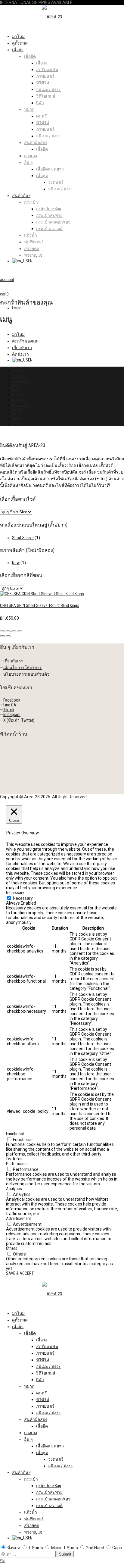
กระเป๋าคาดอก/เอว (53, 222)
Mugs (16, 419)
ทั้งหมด (18, 370)
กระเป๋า (31, 202)
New (16, 562)
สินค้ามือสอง (35, 142)
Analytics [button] (14, 1188)
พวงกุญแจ (33, 255)
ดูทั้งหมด (20, 43)
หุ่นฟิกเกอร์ (34, 241)
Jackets (19, 409)
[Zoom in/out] (19, 631)
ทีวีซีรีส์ (42, 82)
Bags (16, 390)
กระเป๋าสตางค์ (49, 228)
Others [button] (11, 1248)
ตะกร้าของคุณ (25, 341)
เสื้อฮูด (42, 175)
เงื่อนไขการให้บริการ (22, 667)
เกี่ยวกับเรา (22, 347)
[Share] (8, 631)
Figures (18, 423)
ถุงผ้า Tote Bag (48, 208)
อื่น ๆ (28, 162)
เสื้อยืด (30, 56)
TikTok (8, 709)
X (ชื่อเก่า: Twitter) (18, 720)
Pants (17, 414)
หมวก (29, 109)
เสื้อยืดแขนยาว (50, 169)
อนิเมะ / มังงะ (48, 89)
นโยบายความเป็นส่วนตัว (26, 674)
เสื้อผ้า (17, 49)
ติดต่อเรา (20, 354)
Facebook (11, 700)
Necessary (23, 898)
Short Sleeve (23, 537)
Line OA (9, 704)
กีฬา (40, 102)
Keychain (19, 399)
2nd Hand (20, 380)
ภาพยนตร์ (45, 76)
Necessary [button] (15, 892)
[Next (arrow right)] (8, 636)
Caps (16, 385)
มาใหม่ (18, 36)
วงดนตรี (56, 182)
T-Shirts (18, 375)
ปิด (2, 1560)
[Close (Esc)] (2, 631)
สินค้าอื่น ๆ (22, 195)
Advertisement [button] (18, 1218)
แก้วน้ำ (30, 235)
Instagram (11, 714)
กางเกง (30, 155)
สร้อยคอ (31, 248)
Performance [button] (17, 1163)
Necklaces (21, 404)
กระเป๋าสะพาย (49, 215)
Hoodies (19, 395)
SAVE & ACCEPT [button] (20, 1273)
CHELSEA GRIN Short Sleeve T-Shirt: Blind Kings (39, 605)
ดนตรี (41, 116)
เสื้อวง (41, 63)
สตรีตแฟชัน (47, 69)
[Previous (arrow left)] (2, 636)
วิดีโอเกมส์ (45, 96)
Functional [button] (15, 1133)
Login (16, 307)
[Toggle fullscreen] (13, 631)
